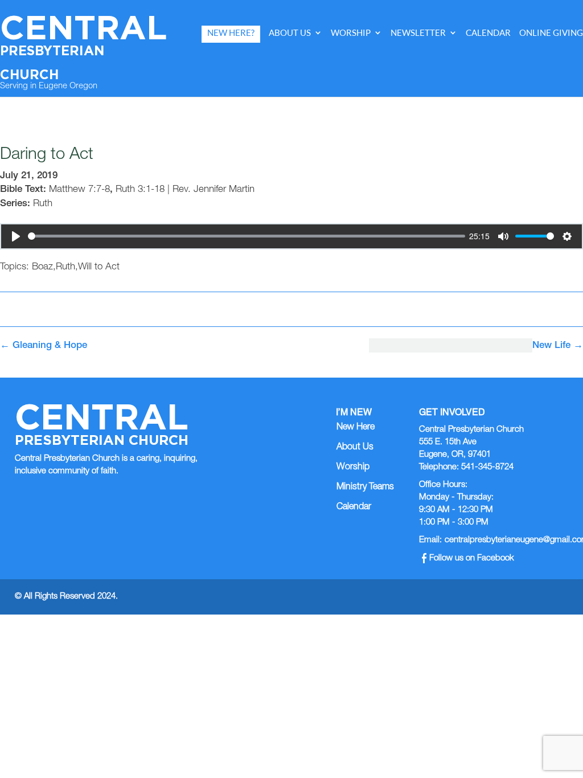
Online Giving (551, 32)
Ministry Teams (365, 487)
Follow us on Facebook (471, 558)
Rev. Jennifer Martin (213, 190)
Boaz (42, 267)
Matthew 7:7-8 (79, 190)
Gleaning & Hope (43, 346)
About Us (290, 32)
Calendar (488, 32)
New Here (355, 427)
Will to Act (99, 267)
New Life (557, 346)
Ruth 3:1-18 (140, 190)
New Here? (230, 32)
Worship (351, 32)
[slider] (246, 236)
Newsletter (418, 32)
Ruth (42, 204)
